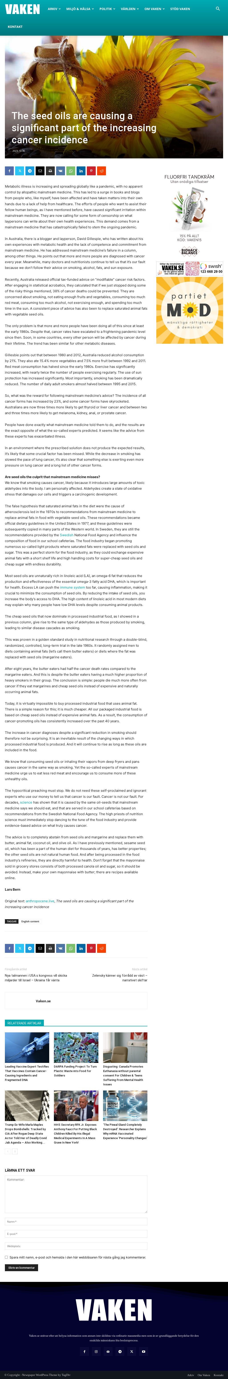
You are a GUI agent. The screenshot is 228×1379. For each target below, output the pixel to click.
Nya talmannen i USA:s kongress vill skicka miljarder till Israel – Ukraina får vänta (36, 978)
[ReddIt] (101, 170)
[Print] (50, 170)
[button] (217, 9)
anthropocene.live (40, 901)
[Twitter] (19, 170)
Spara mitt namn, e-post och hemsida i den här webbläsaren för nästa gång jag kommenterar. (78, 1257)
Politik (106, 9)
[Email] (40, 170)
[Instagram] (96, 1351)
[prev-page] (7, 1151)
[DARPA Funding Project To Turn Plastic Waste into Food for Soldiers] (76, 1047)
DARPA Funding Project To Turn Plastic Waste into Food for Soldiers (75, 1071)
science (26, 802)
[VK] (60, 170)
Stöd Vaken (180, 9)
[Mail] (108, 1351)
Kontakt (15, 27)
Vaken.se (43, 1001)
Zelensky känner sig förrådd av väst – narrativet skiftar (119, 978)
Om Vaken (153, 9)
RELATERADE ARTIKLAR (24, 1023)
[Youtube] (143, 1351)
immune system (72, 587)
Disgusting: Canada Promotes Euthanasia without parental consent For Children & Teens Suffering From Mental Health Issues (123, 1075)
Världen (128, 9)
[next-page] (15, 1151)
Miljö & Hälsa (78, 9)
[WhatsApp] (70, 170)
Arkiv (52, 9)
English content (30, 921)
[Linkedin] (81, 170)
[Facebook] (9, 170)
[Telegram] (29, 170)
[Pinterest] (91, 170)
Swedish (66, 535)
